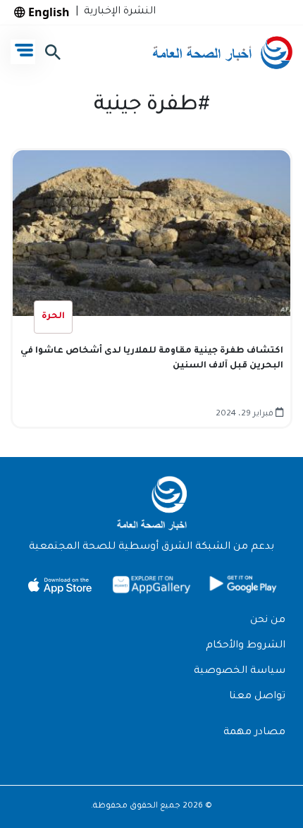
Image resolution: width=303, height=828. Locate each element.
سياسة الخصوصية (239, 671)
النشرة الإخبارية (117, 12)
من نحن (267, 620)
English (47, 12)
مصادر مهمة (254, 732)
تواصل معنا (257, 696)
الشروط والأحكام (245, 646)
